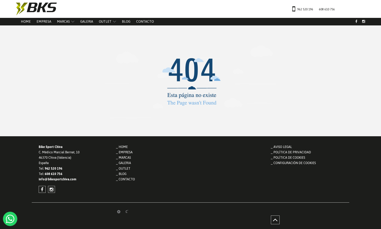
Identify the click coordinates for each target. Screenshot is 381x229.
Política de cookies (289, 157)
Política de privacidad (292, 152)
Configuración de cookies (294, 163)
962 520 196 (305, 9)
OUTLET (105, 21)
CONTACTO (145, 21)
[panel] (118, 211)
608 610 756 (327, 9)
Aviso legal (282, 147)
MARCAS (63, 21)
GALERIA (86, 21)
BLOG (126, 21)
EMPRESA (44, 21)
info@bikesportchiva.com (57, 179)
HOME (26, 21)
